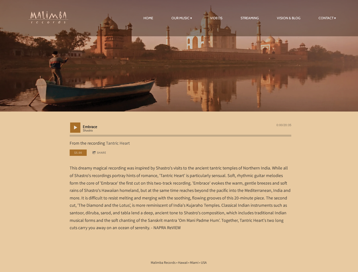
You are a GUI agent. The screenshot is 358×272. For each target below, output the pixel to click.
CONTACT (326, 18)
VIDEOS (216, 18)
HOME (148, 18)
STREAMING (250, 18)
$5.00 (78, 152)
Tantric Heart (118, 143)
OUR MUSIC (180, 18)
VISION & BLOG (288, 18)
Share (101, 152)
